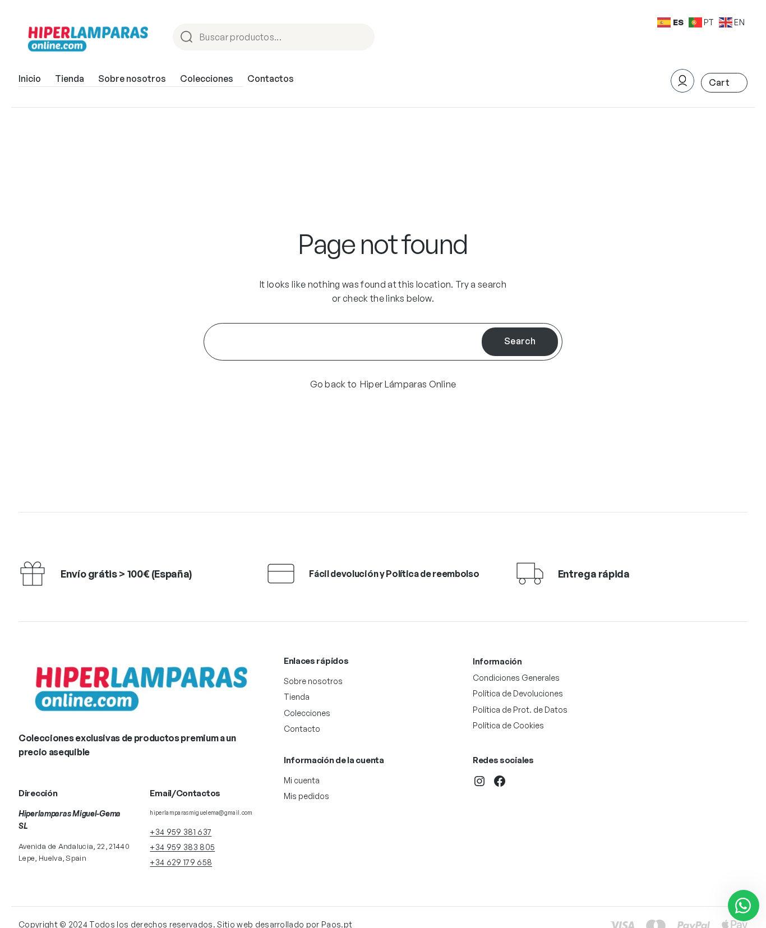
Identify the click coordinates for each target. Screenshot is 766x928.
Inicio (30, 78)
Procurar (361, 38)
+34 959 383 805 (182, 847)
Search (520, 341)
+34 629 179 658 (181, 862)
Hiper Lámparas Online (408, 384)
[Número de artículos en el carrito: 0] (724, 83)
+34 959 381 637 (180, 832)
